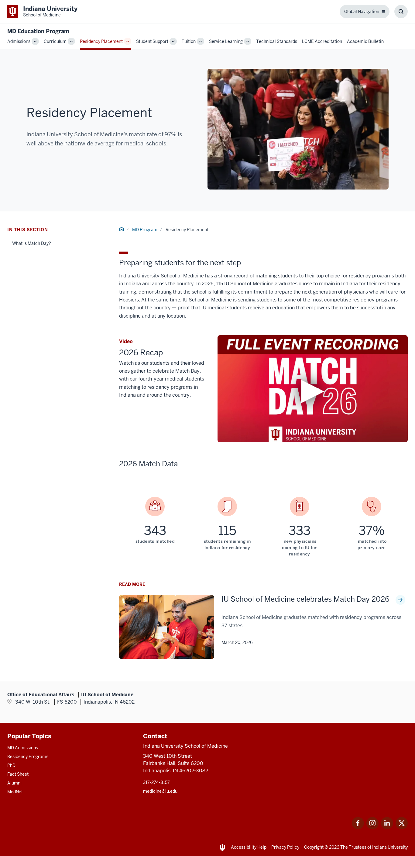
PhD (11, 765)
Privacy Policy (285, 847)
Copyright (314, 847)
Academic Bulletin (365, 41)
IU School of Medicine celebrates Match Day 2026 (305, 599)
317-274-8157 (156, 782)
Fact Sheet (18, 774)
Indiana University (390, 847)
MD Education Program (38, 31)
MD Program (144, 229)
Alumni (14, 783)
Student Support (152, 41)
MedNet (15, 792)
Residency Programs (27, 756)
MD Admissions (22, 747)
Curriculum (55, 41)
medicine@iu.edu (160, 791)
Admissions (18, 41)
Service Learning (226, 41)
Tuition (189, 41)
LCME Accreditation (322, 41)
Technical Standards (276, 41)
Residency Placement (101, 41)
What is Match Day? (31, 243)
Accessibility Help (248, 847)
